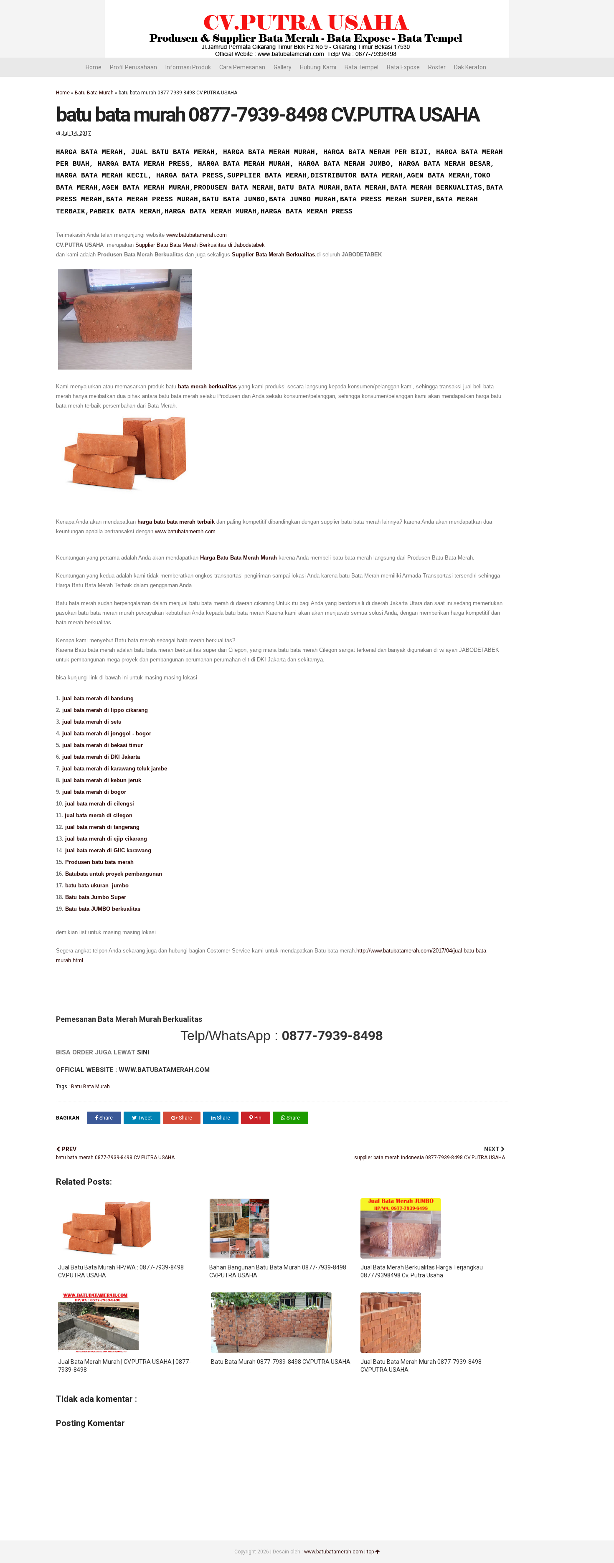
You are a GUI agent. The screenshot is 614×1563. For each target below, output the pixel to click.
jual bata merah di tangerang (102, 827)
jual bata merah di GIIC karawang (108, 850)
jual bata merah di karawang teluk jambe (115, 768)
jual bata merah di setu (92, 722)
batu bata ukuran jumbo (97, 885)
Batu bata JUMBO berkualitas (102, 909)
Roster (437, 67)
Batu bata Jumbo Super (94, 897)
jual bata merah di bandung (98, 698)
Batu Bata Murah (94, 93)
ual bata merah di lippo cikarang (107, 710)
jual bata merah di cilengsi (99, 803)
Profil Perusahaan (133, 67)
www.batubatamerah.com (196, 235)
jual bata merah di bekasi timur (102, 745)
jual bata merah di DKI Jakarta (102, 757)
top (371, 1552)
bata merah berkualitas (207, 386)
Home (93, 67)
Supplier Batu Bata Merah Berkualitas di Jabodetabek (200, 245)
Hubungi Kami (318, 67)
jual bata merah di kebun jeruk (101, 780)
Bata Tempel (361, 67)
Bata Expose (403, 67)
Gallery (283, 67)
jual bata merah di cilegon (98, 815)
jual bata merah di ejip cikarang (106, 839)
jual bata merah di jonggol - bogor (107, 733)
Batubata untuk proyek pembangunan (113, 874)
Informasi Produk (188, 67)
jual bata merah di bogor (93, 792)
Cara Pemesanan (242, 67)
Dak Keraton (470, 67)
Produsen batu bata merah (99, 862)
